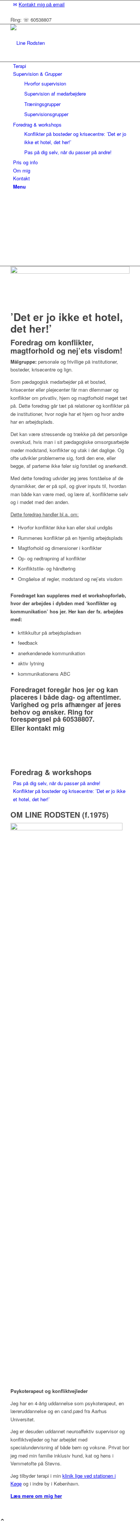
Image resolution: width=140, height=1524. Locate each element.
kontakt (39, 728)
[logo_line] (66, 42)
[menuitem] (71, 4)
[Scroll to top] (2, 1520)
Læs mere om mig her (36, 1495)
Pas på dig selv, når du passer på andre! (56, 783)
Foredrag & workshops (50, 771)
